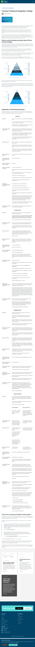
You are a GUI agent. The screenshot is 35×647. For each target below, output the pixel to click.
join (6, 632)
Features (3, 619)
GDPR (19, 615)
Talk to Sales (27, 608)
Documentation (20, 619)
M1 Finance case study (10, 529)
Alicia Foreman (7, 13)
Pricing (3, 618)
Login (3, 616)
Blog (19, 620)
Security (19, 618)
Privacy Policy (4, 622)
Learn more (17, 642)
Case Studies (20, 616)
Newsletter (20, 622)
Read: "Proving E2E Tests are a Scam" (18, 280)
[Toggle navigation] (33, 1)
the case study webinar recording (12, 536)
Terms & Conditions (5, 620)
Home (3, 615)
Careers (19, 623)
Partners (3, 623)
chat (8, 632)
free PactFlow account (9, 538)
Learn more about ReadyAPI (17, 390)
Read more (14, 478)
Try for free (19, 608)
